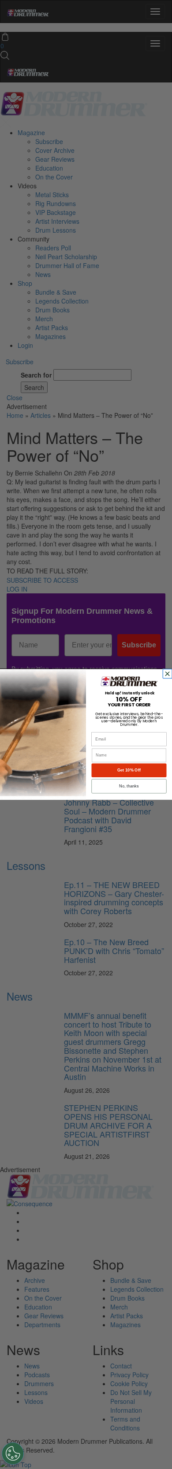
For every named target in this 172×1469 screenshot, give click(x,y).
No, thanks (129, 786)
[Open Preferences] (13, 1453)
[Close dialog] (168, 673)
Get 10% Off (129, 770)
